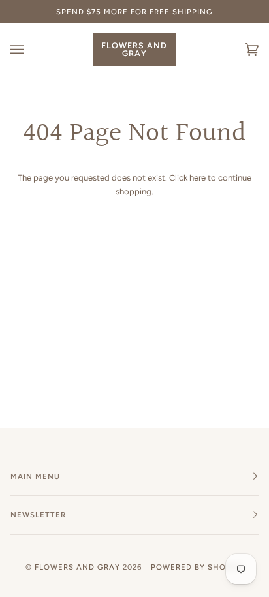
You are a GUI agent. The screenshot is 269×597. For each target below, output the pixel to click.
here (197, 178)
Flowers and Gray (77, 567)
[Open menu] (30, 49)
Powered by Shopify (197, 567)
